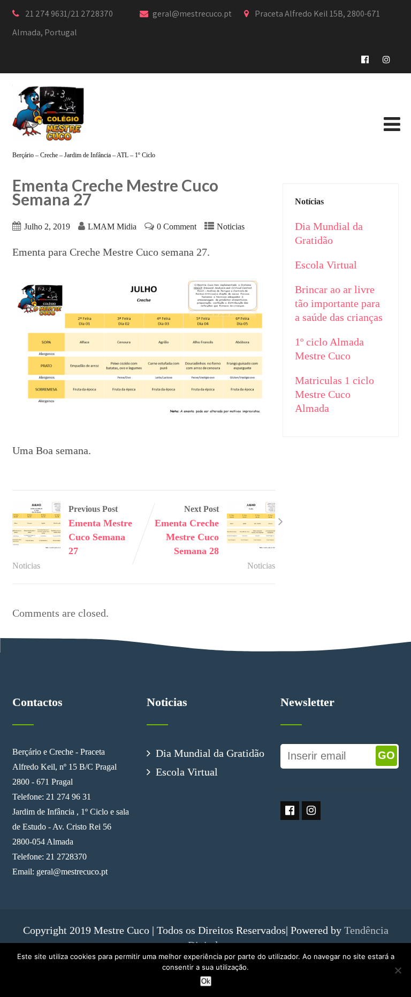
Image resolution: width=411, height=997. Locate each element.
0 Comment (176, 227)
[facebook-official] (365, 59)
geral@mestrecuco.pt (193, 13)
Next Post (187, 530)
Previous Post (100, 530)
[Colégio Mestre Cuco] (48, 80)
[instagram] (386, 59)
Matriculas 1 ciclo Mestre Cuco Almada (334, 394)
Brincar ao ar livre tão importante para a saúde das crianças (339, 303)
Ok (205, 981)
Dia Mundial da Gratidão (210, 753)
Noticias (231, 227)
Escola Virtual (326, 265)
